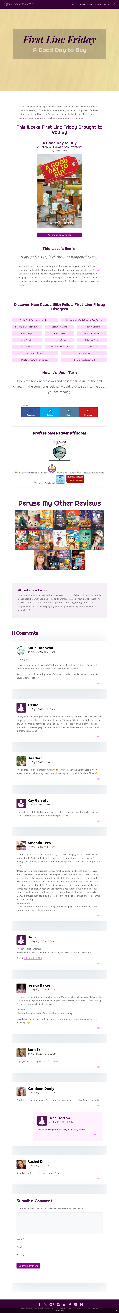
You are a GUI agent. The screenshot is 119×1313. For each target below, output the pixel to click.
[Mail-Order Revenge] (34, 520)
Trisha (33, 705)
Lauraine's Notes (84, 353)
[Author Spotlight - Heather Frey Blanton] (97, 540)
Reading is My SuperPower (26, 327)
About (82, 4)
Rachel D (35, 1161)
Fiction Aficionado (92, 333)
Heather (35, 758)
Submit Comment (28, 1265)
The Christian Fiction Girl (84, 360)
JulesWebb (93, 1308)
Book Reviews (93, 4)
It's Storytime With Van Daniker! (35, 360)
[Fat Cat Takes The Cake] (34, 540)
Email (20, 1247)
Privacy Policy (72, 1308)
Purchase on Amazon (59, 235)
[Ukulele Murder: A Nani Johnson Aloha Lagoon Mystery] (72, 540)
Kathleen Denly (59, 340)
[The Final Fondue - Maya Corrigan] (66, 560)
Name (20, 1239)
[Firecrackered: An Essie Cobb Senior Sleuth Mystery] (21, 540)
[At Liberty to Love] (21, 520)
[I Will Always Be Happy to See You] (59, 540)
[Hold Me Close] (46, 540)
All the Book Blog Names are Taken (35, 320)
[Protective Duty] (97, 520)
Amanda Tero (39, 843)
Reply (99, 683)
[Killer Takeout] (72, 520)
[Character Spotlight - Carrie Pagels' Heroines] (40, 560)
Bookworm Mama (59, 327)
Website (20, 1255)
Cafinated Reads (92, 340)
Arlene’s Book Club (33, 958)
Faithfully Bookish (92, 327)
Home (74, 4)
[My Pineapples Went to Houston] (85, 540)
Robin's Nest (59, 333)
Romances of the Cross (59, 346)
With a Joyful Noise (35, 353)
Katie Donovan (40, 648)
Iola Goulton (26, 346)
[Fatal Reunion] (59, 520)
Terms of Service (58, 1308)
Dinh (32, 937)
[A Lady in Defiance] (53, 560)
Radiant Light (27, 333)
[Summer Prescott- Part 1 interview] (78, 560)
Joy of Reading (27, 340)
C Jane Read (92, 346)
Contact (107, 4)
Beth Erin (36, 1049)
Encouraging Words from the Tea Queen (84, 320)
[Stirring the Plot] (85, 520)
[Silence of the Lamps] (46, 520)
